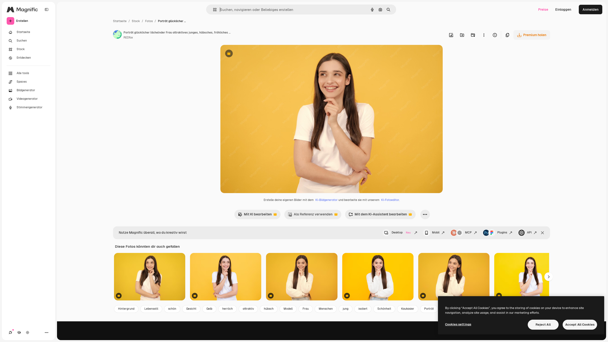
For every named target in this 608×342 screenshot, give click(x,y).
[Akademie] (19, 332)
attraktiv (248, 309)
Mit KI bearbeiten (255, 215)
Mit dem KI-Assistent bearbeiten (378, 215)
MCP (468, 232)
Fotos (149, 21)
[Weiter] (548, 276)
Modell (288, 309)
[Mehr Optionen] (484, 35)
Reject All (543, 325)
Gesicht (191, 309)
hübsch (269, 309)
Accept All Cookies (579, 325)
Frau (306, 309)
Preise (543, 9)
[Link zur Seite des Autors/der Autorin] (117, 35)
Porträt (429, 309)
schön (172, 309)
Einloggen (563, 9)
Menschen (326, 309)
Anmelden (590, 9)
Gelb (209, 309)
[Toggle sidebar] (46, 9)
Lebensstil (151, 309)
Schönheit (384, 309)
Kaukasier (407, 309)
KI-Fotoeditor (390, 200)
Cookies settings (458, 324)
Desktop (401, 232)
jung (345, 309)
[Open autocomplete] (212, 9)
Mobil (435, 232)
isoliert (362, 309)
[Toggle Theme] (27, 332)
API (529, 232)
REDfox (128, 37)
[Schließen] (542, 233)
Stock (136, 21)
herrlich (227, 309)
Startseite (120, 21)
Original (250, 54)
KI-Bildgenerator (326, 200)
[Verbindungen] (10, 332)
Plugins (502, 232)
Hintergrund (126, 309)
